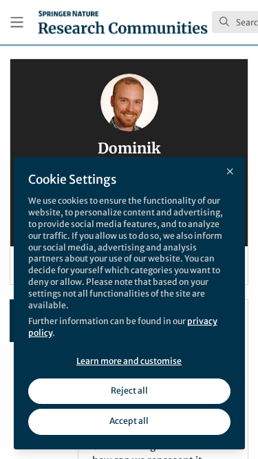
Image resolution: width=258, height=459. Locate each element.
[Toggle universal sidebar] (17, 22)
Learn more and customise (129, 361)
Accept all (129, 421)
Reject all (129, 390)
